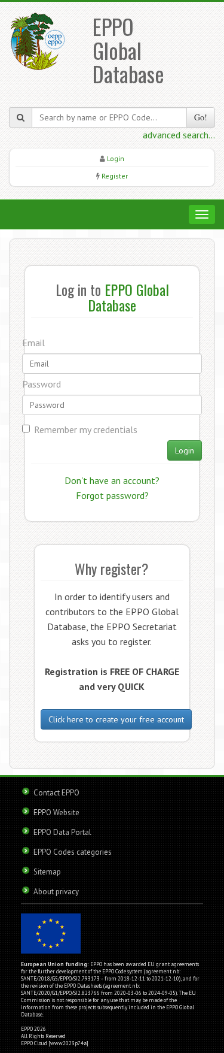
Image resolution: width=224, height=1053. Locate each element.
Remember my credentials (85, 429)
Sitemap (47, 872)
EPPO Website (56, 812)
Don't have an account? (112, 480)
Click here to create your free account (116, 719)
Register (115, 175)
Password (41, 384)
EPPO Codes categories (72, 852)
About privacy (56, 891)
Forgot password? (112, 495)
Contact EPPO (56, 793)
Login (115, 158)
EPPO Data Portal (62, 832)
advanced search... (179, 135)
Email (33, 343)
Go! (200, 117)
